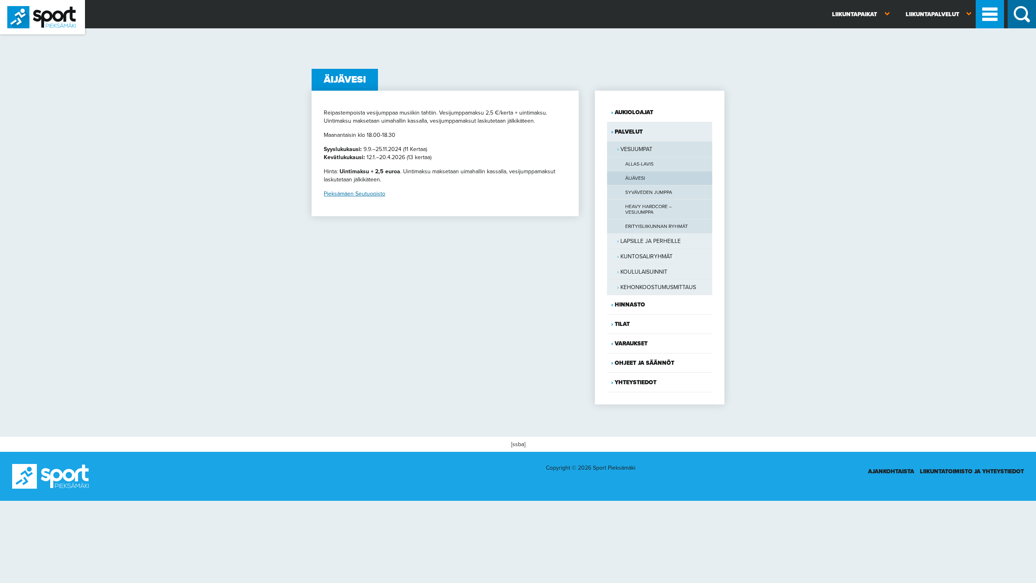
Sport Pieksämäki (21, 37)
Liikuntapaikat (854, 14)
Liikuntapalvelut (932, 14)
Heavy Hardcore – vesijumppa (648, 209)
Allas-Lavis (639, 164)
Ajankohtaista (891, 471)
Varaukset (631, 343)
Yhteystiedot (635, 382)
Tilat (622, 324)
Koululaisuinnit (643, 271)
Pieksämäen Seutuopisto (354, 193)
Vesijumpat (636, 149)
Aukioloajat (634, 112)
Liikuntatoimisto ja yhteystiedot (972, 471)
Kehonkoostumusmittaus (658, 287)
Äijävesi (635, 178)
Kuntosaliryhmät (646, 256)
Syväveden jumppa (648, 192)
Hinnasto (630, 304)
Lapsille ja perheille (650, 241)
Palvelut (629, 131)
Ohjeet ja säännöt (644, 363)
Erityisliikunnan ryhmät (656, 226)
